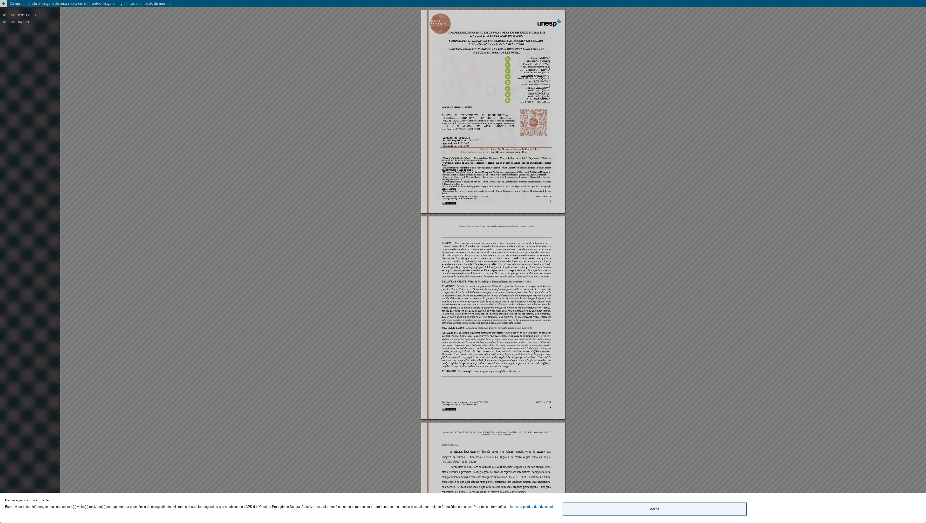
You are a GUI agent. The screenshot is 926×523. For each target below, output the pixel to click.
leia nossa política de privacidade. (531, 507)
